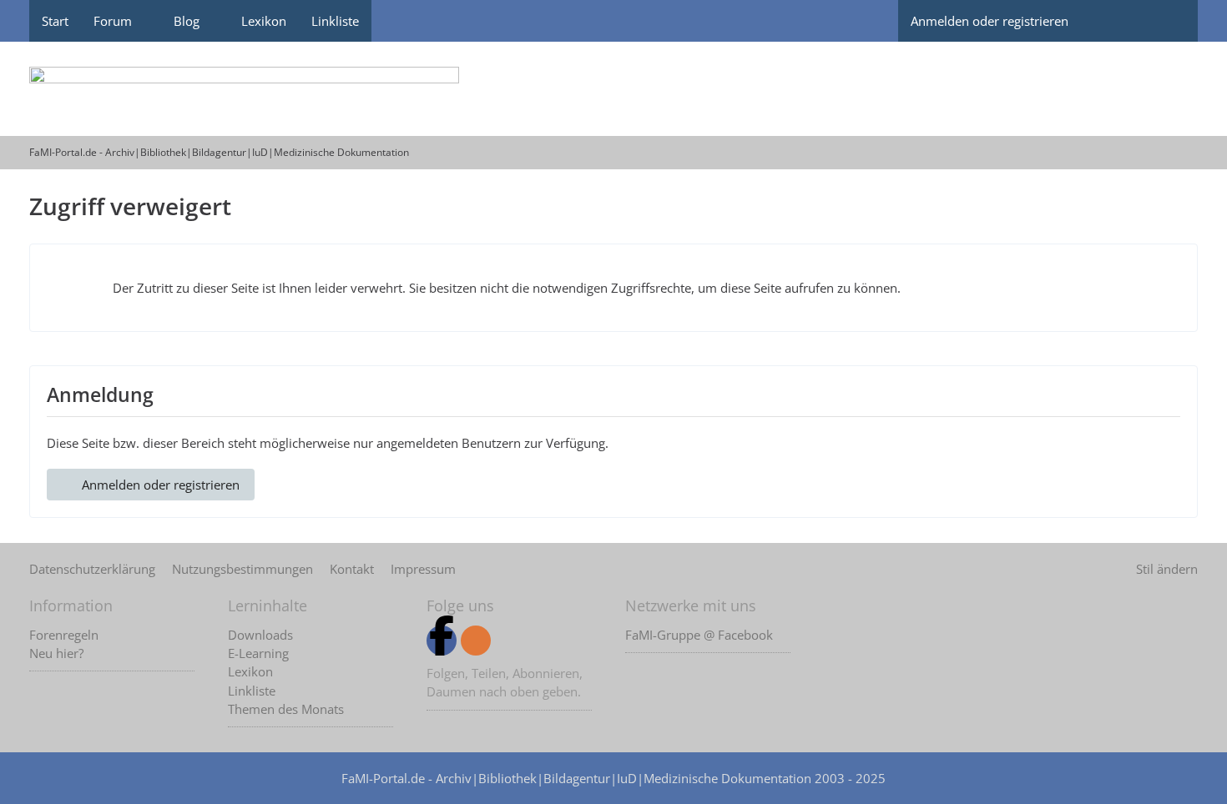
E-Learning (258, 653)
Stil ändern (1167, 568)
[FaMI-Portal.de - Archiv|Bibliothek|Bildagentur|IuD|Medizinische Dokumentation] (613, 88)
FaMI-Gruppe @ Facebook (699, 634)
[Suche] (1168, 21)
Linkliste (251, 690)
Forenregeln (63, 634)
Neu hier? (56, 653)
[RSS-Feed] (476, 641)
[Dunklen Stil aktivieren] (1110, 21)
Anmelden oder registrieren (989, 21)
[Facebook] (442, 641)
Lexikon (250, 671)
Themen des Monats (286, 709)
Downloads (260, 634)
